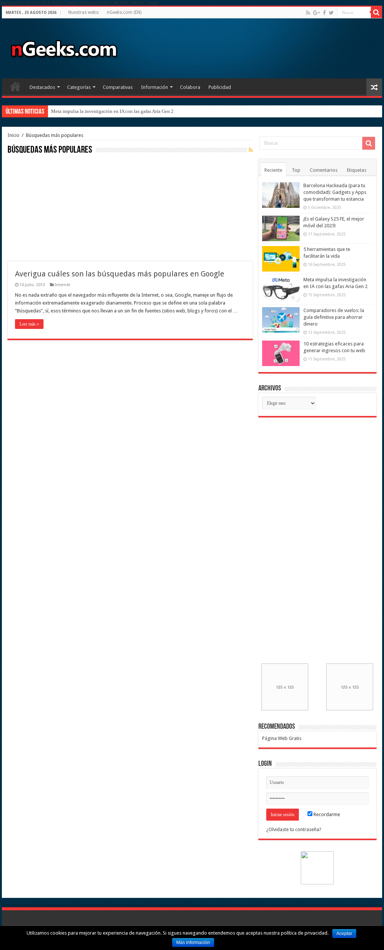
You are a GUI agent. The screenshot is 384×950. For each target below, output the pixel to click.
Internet (62, 284)
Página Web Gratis (282, 738)
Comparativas (118, 87)
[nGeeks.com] (64, 47)
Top (296, 170)
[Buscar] (376, 12)
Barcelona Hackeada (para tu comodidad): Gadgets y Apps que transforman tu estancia (334, 192)
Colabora (190, 87)
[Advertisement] (64, 207)
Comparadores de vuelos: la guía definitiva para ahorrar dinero (333, 317)
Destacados (42, 87)
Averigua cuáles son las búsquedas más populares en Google (119, 273)
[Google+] (316, 12)
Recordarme (326, 814)
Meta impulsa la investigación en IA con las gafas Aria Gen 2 (112, 111)
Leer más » (29, 324)
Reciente (273, 170)
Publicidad (219, 87)
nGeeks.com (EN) (124, 12)
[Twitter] (331, 12)
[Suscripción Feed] (251, 150)
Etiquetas (356, 170)
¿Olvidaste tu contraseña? (293, 829)
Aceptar (344, 933)
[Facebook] (324, 12)
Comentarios (324, 170)
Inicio (15, 86)
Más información (193, 942)
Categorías (79, 87)
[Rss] (308, 12)
